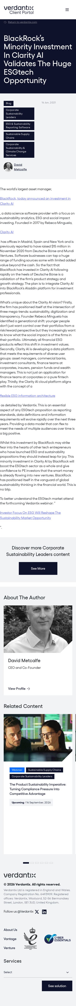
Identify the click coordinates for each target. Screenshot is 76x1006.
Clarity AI (6, 232)
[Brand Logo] (19, 9)
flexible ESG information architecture (27, 396)
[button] (26, 863)
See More (38, 568)
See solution (57, 986)
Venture (9, 948)
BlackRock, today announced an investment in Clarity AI (35, 201)
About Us (10, 930)
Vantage (10, 939)
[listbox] (38, 972)
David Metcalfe (20, 167)
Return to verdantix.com (22, 22)
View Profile (16, 689)
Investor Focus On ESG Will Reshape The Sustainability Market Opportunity (30, 515)
